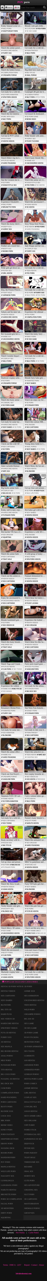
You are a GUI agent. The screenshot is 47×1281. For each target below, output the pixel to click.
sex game (7, 931)
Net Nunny (20, 1233)
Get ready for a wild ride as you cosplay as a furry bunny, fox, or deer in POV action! (36, 284)
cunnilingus (7, 1181)
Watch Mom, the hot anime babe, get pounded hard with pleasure (36, 460)
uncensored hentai (35, 163)
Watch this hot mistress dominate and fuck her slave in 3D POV (12, 108)
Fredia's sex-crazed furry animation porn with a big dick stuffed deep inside (12, 240)
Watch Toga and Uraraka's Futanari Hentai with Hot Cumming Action (12, 658)
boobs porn (8, 251)
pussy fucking (33, 141)
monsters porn (32, 1042)
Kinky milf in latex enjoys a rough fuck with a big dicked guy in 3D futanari (12, 504)
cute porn (31, 28)
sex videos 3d (8, 625)
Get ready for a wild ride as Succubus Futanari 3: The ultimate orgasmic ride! (36, 350)
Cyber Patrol (34, 1233)
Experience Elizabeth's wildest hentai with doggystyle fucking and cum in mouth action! (12, 195)
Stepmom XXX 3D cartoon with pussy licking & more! (12, 790)
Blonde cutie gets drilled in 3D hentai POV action (36, 19)
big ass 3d (7, 493)
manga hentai (8, 1167)
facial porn (7, 1204)
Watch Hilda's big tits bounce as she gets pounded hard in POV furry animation (12, 152)
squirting (7, 537)
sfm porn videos (10, 97)
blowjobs (31, 425)
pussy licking (32, 603)
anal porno (31, 75)
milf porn (31, 97)
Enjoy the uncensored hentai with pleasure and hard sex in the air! (12, 592)
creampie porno (10, 75)
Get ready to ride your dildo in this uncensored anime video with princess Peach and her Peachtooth (36, 724)
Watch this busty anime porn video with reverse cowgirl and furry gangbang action (12, 394)
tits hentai (31, 799)
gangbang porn (9, 1185)
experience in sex (33, 1139)
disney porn (32, 711)
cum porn (7, 669)
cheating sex (32, 757)
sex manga (7, 691)
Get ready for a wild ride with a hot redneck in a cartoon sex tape (12, 812)
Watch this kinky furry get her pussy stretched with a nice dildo (36, 328)
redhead (41, 779)
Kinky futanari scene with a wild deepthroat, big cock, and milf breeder (12, 19)
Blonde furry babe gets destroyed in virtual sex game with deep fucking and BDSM (36, 372)
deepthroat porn (10, 31)
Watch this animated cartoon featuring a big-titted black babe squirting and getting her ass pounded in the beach (36, 834)
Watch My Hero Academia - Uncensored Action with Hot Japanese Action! (12, 878)
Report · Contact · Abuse (34, 1265)
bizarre (28, 1167)
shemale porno (32, 1208)
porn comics (30, 1084)
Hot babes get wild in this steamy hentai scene (36, 504)
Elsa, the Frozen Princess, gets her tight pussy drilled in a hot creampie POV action (12, 284)
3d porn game (32, 117)
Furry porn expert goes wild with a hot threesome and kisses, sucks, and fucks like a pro (36, 658)
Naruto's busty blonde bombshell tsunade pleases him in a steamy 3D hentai (36, 812)
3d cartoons (30, 1199)
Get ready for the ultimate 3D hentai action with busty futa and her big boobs (36, 680)
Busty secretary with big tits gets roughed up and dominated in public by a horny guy (12, 834)
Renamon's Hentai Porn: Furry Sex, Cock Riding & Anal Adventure (12, 702)
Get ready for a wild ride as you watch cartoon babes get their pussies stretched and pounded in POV (12, 86)
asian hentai (32, 204)
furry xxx (7, 53)
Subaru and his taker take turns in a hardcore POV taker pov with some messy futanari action (12, 306)
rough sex (7, 843)
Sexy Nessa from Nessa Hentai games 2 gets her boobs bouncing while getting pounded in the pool (36, 217)
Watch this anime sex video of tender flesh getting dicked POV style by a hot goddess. (36, 174)
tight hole (7, 293)
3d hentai (40, 185)
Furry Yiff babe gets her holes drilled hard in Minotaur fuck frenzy (36, 878)
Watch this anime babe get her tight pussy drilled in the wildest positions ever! (12, 548)
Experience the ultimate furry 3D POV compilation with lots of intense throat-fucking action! (36, 306)
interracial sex (32, 1134)
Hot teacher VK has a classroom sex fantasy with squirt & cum (12, 526)
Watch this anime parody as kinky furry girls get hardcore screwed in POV (12, 41)
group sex (29, 1213)
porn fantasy (32, 50)
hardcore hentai (10, 50)
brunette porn (9, 207)
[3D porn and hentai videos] (2, 7)
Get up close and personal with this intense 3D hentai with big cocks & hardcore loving (12, 856)
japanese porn (9, 295)
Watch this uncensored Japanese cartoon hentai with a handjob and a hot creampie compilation (36, 195)
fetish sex (7, 271)
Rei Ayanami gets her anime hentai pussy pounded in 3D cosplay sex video (12, 328)
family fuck (30, 1130)
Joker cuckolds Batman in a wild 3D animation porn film (12, 460)
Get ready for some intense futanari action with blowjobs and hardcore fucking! (12, 724)
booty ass (7, 249)
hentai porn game (33, 1079)
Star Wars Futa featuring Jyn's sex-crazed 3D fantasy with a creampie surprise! (36, 702)
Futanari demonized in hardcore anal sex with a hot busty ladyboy (36, 570)
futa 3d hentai (9, 161)
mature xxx (31, 865)
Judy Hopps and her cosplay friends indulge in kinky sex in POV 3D (36, 240)
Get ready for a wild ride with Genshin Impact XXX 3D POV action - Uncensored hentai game (36, 262)
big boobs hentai (9, 1051)
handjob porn (33, 669)
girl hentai (7, 273)
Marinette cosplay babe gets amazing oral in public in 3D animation (12, 966)
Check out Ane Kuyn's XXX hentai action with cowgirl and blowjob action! (12, 768)
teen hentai (31, 271)
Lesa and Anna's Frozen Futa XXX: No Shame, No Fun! (36, 944)
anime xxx (31, 161)
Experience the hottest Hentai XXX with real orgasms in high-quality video (36, 614)
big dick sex (31, 691)
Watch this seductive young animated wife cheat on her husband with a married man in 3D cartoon (36, 746)
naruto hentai (33, 823)
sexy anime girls (33, 931)
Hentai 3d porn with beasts (15, 986)
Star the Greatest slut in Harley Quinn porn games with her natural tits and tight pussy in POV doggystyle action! (12, 174)
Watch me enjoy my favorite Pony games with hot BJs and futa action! (36, 394)
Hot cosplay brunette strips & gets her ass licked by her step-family (36, 768)
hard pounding (9, 163)
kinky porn (31, 337)
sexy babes (31, 383)
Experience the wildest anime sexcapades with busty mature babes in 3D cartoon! (12, 680)
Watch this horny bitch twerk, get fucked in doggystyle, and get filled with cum (12, 217)
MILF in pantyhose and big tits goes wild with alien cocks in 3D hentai (36, 856)
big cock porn (8, 1074)
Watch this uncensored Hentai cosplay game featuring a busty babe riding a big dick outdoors (12, 944)
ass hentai (31, 779)
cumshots (29, 1056)
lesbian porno (33, 95)
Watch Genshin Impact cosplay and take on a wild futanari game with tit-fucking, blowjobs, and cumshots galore (12, 350)
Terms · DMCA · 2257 (12, 1265)
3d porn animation (10, 95)
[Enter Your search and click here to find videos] (44, 7)
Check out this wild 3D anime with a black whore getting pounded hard (12, 438)
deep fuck (7, 227)
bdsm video (31, 119)
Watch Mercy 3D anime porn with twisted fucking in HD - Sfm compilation (12, 922)
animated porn (33, 381)
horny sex (31, 139)
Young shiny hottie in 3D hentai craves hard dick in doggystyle (36, 438)
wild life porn (33, 493)
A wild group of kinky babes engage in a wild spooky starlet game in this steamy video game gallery (36, 548)
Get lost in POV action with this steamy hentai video (12, 130)
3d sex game (32, 31)
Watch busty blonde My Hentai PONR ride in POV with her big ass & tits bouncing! (36, 152)
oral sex (28, 1171)
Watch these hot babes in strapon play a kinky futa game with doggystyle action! (36, 592)
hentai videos (8, 141)
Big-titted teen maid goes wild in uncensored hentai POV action (36, 63)
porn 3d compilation (11, 1199)
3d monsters (7, 1208)
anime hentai (8, 799)
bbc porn (5, 1120)
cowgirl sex (8, 403)
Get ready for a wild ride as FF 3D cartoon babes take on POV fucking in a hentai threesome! (36, 41)
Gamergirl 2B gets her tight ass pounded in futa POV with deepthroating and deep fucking (36, 86)
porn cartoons (8, 1102)
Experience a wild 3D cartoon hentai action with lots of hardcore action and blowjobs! (36, 526)
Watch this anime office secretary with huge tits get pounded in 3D (12, 746)
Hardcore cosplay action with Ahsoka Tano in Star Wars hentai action (12, 372)
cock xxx (6, 1116)
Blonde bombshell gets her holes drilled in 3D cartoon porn (12, 614)
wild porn (7, 28)
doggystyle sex (10, 185)
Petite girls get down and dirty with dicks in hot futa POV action (12, 262)
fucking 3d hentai (10, 1079)
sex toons (17, 669)
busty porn (31, 821)
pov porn (42, 28)
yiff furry (29, 1125)
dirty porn (6, 1213)
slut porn (29, 1194)
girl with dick (9, 117)
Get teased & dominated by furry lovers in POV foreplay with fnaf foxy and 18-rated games (36, 108)
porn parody (32, 579)
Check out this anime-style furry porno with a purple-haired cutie (12, 570)
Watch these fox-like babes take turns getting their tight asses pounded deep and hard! (36, 636)
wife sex (6, 471)
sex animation (8, 733)
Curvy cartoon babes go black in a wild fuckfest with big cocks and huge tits (36, 790)
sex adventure (32, 1185)
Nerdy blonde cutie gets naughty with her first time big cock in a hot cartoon (12, 900)
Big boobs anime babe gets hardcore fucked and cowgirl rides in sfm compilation (12, 482)
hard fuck (31, 933)
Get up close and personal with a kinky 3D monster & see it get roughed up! (36, 482)
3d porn (6, 182)
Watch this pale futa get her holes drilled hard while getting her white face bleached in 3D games (36, 900)
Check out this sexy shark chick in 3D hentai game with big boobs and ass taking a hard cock (36, 922)
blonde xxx (8, 645)
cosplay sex (32, 249)
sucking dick (7, 1148)
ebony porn (7, 1144)
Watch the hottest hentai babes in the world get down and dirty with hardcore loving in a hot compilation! (12, 63)
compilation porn (10, 73)
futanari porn (33, 405)
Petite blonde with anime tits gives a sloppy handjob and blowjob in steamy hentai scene (36, 130)
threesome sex (31, 1162)
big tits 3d (31, 73)
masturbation (31, 1204)
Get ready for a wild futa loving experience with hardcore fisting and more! (36, 966)
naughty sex (8, 909)
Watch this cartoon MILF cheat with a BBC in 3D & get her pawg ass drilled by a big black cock (36, 416)
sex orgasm (8, 535)
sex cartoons (32, 427)
